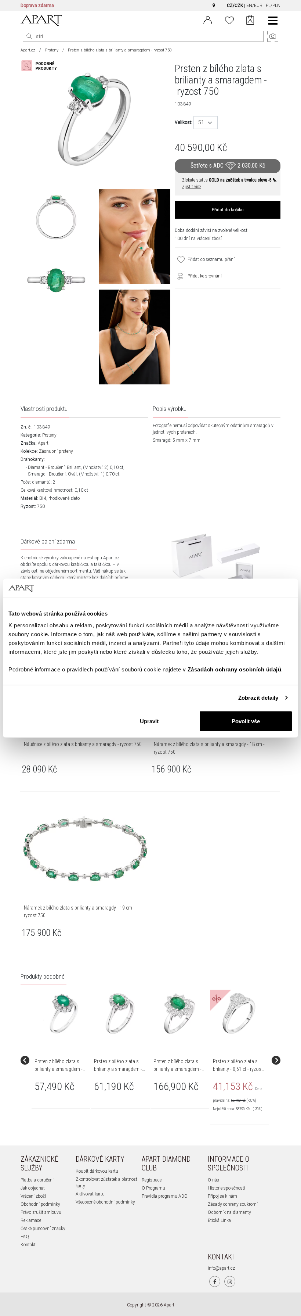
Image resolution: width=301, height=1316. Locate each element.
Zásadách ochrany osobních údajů (235, 669)
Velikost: (183, 122)
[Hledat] (29, 36)
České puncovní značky (43, 1228)
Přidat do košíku (228, 209)
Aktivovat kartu (90, 1194)
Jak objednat (33, 1188)
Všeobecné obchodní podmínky (105, 1202)
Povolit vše (246, 721)
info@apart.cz (221, 1268)
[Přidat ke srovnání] (178, 276)
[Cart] (250, 20)
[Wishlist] (229, 19)
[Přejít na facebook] (214, 1281)
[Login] (208, 19)
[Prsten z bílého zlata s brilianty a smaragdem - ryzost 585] (60, 1013)
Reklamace (31, 1220)
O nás (213, 1180)
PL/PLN (273, 5)
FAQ (25, 1236)
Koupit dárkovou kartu (97, 1171)
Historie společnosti (226, 1188)
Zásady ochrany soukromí (233, 1204)
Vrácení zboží (33, 1196)
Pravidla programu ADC (164, 1196)
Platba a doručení (37, 1180)
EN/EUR (254, 5)
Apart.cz (28, 50)
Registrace (152, 1180)
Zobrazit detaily (258, 698)
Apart (43, 443)
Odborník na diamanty (229, 1212)
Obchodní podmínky (40, 1204)
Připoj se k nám (222, 1196)
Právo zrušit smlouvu (41, 1212)
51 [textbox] (201, 122)
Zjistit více (191, 186)
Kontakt (28, 1244)
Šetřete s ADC (228, 165)
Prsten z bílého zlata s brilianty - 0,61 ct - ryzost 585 (238, 1069)
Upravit (149, 721)
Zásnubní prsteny (56, 451)
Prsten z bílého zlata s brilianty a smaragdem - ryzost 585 (59, 1069)
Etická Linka (219, 1220)
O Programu (153, 1188)
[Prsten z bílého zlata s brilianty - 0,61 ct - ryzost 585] (239, 1013)
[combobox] (205, 122)
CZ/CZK (235, 5)
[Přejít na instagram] (229, 1281)
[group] (61, 1060)
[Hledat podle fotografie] (43, 66)
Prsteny (51, 50)
